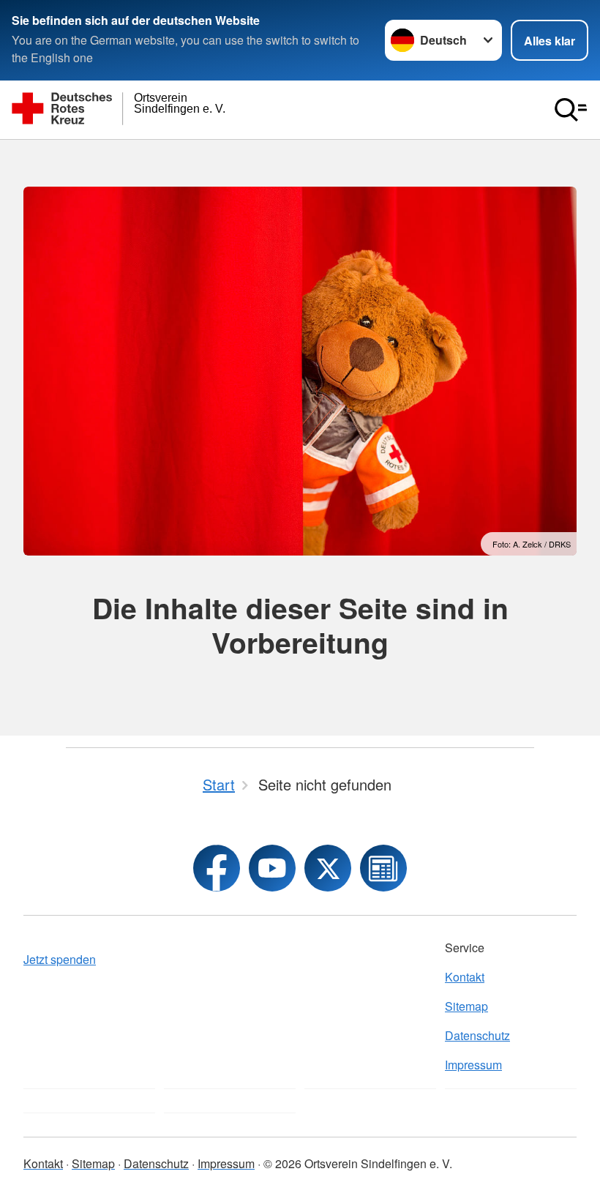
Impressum (473, 1064)
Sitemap (466, 1006)
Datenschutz (477, 1035)
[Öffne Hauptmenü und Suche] (570, 109)
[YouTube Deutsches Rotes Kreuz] (272, 868)
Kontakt (464, 976)
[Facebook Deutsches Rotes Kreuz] (216, 868)
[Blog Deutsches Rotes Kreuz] (383, 868)
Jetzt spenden (59, 959)
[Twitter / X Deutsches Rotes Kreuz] (327, 868)
